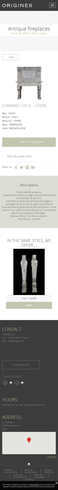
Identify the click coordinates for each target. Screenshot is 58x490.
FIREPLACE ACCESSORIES (39, 476)
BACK (11, 57)
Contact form (20, 364)
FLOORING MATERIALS (29, 480)
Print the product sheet (19, 156)
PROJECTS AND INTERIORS (31, 471)
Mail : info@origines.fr (13, 340)
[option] (29, 83)
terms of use (34, 484)
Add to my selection (31, 142)
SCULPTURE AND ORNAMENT (20, 476)
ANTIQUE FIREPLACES (49, 471)
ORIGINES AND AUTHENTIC (11, 471)
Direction (51, 457)
